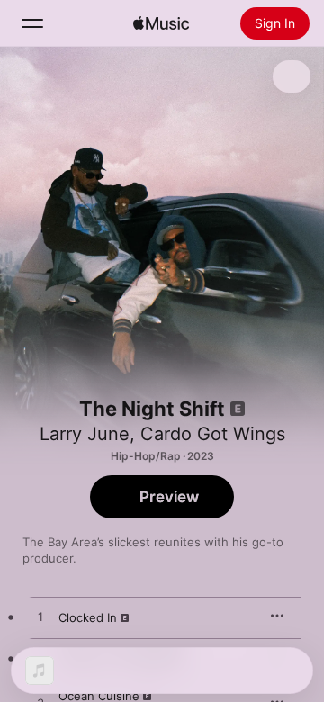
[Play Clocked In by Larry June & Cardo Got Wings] (40, 617)
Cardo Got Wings (212, 434)
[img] (161, 23)
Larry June (85, 434)
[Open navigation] (32, 23)
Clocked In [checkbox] (87, 617)
